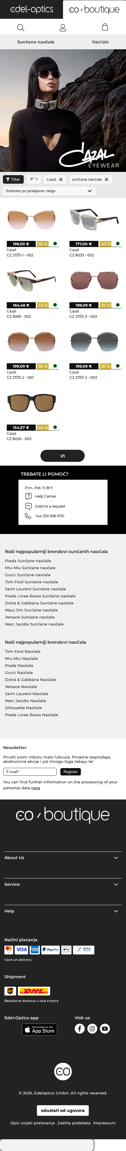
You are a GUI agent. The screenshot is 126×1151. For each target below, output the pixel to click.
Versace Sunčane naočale (30, 617)
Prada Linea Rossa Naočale (31, 714)
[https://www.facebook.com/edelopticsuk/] (80, 1030)
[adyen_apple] (66, 950)
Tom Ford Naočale (22, 651)
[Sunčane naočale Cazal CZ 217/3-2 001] (31, 341)
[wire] (83, 950)
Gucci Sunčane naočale (27, 574)
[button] (31, 9)
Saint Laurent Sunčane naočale (35, 589)
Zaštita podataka (74, 1122)
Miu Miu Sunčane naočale (30, 567)
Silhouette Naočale (23, 707)
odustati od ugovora (63, 1110)
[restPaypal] (50, 950)
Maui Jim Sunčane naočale (31, 610)
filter (15, 179)
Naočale (100, 42)
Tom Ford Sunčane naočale (31, 581)
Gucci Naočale (19, 672)
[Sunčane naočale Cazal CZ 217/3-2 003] (94, 341)
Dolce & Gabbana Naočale (30, 679)
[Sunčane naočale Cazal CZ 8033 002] (94, 219)
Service (12, 884)
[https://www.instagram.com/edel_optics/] (92, 1030)
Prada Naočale (19, 665)
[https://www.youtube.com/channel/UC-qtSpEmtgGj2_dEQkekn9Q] (105, 1030)
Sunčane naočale (36, 42)
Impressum (104, 1122)
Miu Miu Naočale (21, 658)
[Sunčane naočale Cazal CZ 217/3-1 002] (31, 219)
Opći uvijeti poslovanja (32, 1122)
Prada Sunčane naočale (28, 560)
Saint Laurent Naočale (26, 693)
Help (9, 911)
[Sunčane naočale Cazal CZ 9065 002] (31, 280)
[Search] (21, 28)
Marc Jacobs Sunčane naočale (34, 624)
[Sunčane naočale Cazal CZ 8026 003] (31, 402)
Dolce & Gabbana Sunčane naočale (39, 603)
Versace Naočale (21, 686)
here (35, 787)
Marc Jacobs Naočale (25, 700)
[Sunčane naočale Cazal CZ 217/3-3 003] (94, 280)
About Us (14, 857)
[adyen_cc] (8, 950)
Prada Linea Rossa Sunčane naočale (40, 596)
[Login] (63, 28)
